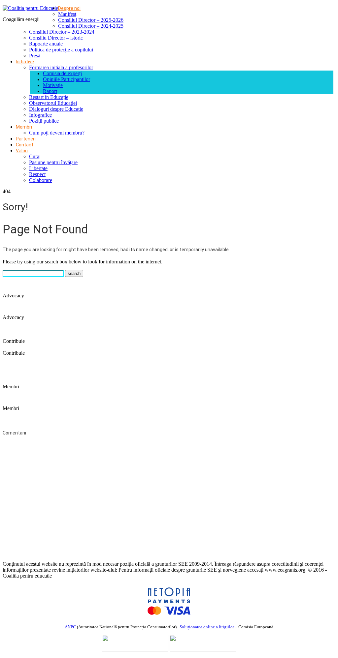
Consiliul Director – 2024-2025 (90, 26)
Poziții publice (44, 121)
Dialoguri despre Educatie (56, 109)
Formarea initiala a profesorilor (61, 67)
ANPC (70, 626)
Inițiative (25, 61)
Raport (50, 91)
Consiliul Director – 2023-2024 (61, 32)
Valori (22, 150)
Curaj (35, 156)
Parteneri (26, 138)
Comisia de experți (62, 73)
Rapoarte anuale (46, 43)
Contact (24, 144)
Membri (24, 127)
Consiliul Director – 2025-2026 (90, 20)
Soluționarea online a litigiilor (207, 626)
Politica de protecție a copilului (61, 49)
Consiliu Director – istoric (56, 38)
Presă (34, 55)
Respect (37, 174)
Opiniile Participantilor (66, 79)
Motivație (53, 85)
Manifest (67, 14)
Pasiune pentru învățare (53, 162)
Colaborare (40, 180)
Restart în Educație (48, 97)
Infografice (40, 115)
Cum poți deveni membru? (56, 132)
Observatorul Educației (53, 103)
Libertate (38, 168)
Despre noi (69, 8)
